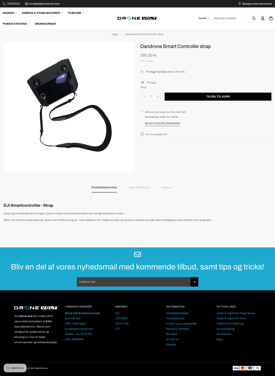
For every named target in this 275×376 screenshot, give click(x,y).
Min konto (172, 334)
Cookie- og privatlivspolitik (181, 323)
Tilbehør (74, 13)
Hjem (115, 34)
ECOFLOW (122, 323)
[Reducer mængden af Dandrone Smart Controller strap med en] (144, 96)
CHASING (121, 318)
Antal (143, 87)
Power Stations (15, 23)
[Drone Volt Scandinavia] (137, 18)
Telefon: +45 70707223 (78, 334)
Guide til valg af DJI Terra (231, 318)
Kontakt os (172, 339)
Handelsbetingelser (177, 313)
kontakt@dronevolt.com (79, 328)
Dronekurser (45, 23)
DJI (117, 313)
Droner (8, 13)
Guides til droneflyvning (230, 323)
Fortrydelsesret (175, 318)
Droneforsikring (226, 328)
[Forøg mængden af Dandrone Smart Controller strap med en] (157, 96)
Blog (219, 339)
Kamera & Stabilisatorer (41, 13)
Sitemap (171, 344)
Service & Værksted (177, 328)
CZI (117, 328)
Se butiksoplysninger (162, 123)
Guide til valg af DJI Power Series (236, 313)
